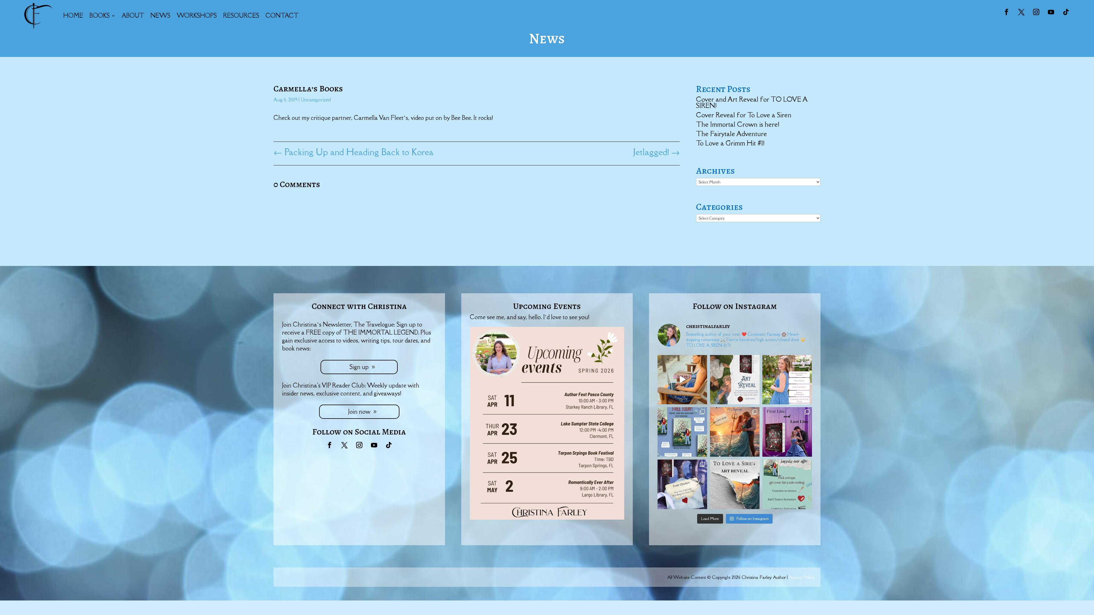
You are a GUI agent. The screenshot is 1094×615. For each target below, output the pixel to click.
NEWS (160, 15)
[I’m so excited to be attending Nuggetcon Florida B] (787, 380)
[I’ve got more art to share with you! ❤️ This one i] (735, 380)
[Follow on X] (1021, 12)
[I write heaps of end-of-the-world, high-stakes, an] (787, 484)
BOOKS (99, 15)
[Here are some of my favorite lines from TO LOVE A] (682, 484)
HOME (73, 15)
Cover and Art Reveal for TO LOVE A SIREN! (751, 102)
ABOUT (133, 15)
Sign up (359, 367)
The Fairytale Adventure (731, 133)
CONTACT (282, 15)
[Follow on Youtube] (1051, 12)
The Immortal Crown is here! (737, 124)
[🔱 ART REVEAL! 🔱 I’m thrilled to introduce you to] (735, 484)
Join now (359, 411)
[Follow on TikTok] (1066, 12)
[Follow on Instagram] (1036, 12)
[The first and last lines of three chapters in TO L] (787, 432)
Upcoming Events (547, 306)
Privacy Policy (802, 577)
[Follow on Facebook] (1006, 12)
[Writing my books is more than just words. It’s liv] (682, 380)
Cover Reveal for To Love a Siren (743, 114)
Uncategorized (316, 100)
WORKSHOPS (197, 15)
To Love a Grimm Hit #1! (730, 143)
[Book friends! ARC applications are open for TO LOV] (735, 432)
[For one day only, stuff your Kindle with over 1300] (682, 432)
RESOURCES (241, 15)
